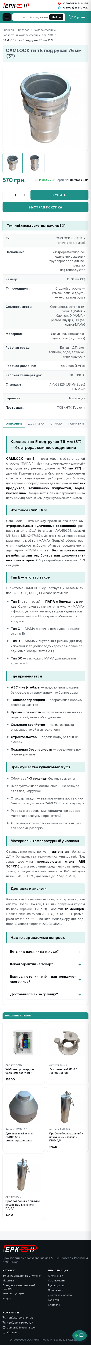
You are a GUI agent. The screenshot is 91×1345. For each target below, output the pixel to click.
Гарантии (76, 423)
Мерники (8, 1280)
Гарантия (53, 1300)
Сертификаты (56, 1280)
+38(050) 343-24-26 (20, 1317)
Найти (56, 17)
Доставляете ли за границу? (34, 994)
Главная (8, 30)
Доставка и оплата (60, 1295)
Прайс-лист (55, 1290)
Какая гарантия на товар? (31, 964)
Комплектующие (45, 30)
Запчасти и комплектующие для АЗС (28, 35)
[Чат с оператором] (79, 1335)
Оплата (56, 423)
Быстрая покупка (45, 207)
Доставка (36, 423)
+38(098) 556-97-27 (20, 1322)
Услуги (7, 1298)
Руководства (56, 1285)
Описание (14, 423)
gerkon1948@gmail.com (22, 1327)
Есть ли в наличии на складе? (34, 951)
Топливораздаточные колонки (22, 1275)
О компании (55, 1275)
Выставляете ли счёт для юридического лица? (43, 978)
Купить (59, 195)
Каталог (23, 30)
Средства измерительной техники (19, 1287)
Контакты (54, 1304)
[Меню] (7, 17)
